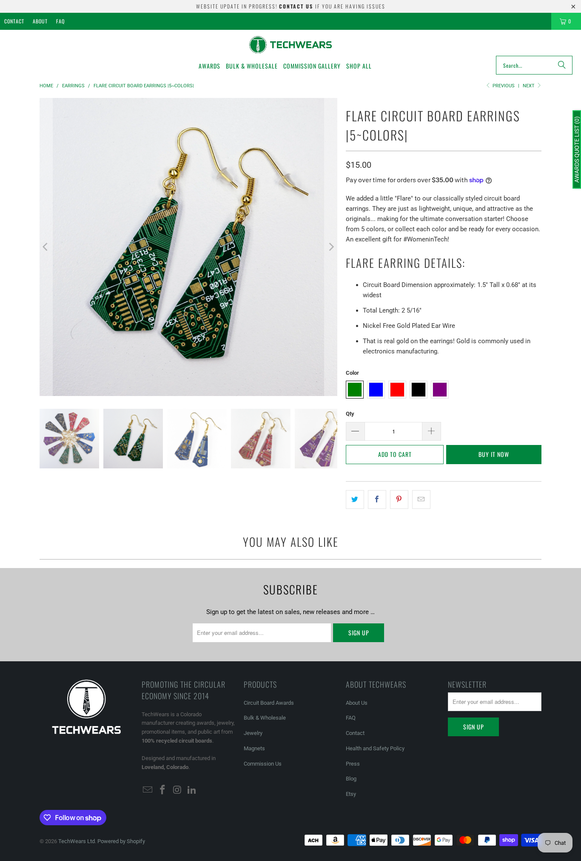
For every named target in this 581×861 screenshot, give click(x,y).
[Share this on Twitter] (355, 499)
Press (353, 764)
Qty (350, 413)
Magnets (254, 748)
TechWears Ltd (76, 841)
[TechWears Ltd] (290, 45)
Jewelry (253, 733)
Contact (14, 21)
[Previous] (46, 247)
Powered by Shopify (121, 841)
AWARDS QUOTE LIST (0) (576, 149)
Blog (351, 778)
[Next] (331, 247)
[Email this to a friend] (421, 499)
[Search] (561, 65)
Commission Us (263, 764)
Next (529, 86)
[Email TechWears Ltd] (148, 790)
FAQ (60, 21)
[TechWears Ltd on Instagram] (177, 790)
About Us (356, 703)
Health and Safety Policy (375, 748)
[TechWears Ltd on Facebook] (163, 790)
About (40, 21)
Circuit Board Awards (269, 703)
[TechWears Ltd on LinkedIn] (192, 790)
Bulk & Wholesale (265, 718)
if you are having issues (332, 6)
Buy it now (493, 454)
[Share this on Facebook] (377, 499)
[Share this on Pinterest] (399, 499)
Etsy (351, 794)
